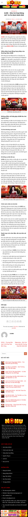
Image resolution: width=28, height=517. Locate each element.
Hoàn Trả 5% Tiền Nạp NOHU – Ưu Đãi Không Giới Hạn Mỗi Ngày (15, 372)
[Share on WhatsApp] (7, 321)
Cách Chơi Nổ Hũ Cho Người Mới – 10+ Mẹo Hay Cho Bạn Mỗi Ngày (15, 381)
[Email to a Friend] (15, 321)
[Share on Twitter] (12, 321)
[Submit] (25, 353)
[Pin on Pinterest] (18, 321)
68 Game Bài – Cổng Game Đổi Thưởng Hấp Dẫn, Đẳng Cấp (15, 405)
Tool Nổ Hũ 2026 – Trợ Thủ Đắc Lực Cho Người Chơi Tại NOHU (15, 396)
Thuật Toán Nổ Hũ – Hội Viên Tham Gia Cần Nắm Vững (15, 391)
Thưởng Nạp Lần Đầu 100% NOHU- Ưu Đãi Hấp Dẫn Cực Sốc (15, 377)
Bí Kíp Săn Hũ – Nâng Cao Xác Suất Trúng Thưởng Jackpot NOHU (14, 386)
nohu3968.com (5, 430)
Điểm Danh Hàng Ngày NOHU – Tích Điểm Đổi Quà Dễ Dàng (14, 363)
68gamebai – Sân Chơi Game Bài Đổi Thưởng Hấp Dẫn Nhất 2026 (21, 344)
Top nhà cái (14, 11)
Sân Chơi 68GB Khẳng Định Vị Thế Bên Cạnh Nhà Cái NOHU (15, 400)
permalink (14, 328)
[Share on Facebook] (10, 321)
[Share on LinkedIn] (20, 321)
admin (20, 19)
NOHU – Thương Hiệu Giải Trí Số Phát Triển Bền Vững (7, 344)
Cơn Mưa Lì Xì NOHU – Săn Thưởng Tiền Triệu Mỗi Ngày (14, 367)
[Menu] (2, 2)
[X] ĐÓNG (24, 510)
